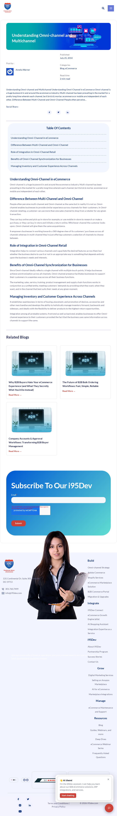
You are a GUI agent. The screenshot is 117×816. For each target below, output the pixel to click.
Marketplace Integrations (101, 694)
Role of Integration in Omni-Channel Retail (33, 151)
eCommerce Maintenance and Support (101, 709)
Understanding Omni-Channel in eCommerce (34, 137)
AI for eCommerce (101, 689)
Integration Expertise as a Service (100, 631)
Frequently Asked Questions (100, 755)
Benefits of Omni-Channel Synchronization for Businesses (41, 158)
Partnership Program (98, 651)
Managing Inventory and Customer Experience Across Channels (44, 165)
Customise (27, 807)
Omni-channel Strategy (99, 567)
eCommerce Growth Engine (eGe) (97, 617)
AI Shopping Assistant (98, 624)
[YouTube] (20, 811)
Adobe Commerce (96, 572)
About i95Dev (94, 646)
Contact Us (93, 661)
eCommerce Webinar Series (101, 746)
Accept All (70, 807)
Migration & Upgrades (98, 596)
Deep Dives (100, 739)
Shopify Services (95, 577)
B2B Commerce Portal (98, 591)
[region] (48, 802)
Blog (62, 68)
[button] (103, 8)
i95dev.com (92, 803)
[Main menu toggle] (111, 8)
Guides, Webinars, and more (100, 732)
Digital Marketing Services (100, 675)
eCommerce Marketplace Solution (100, 584)
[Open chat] (109, 808)
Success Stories (95, 656)
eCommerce (71, 68)
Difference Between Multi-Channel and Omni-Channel (39, 144)
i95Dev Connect (95, 610)
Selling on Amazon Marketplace (100, 682)
